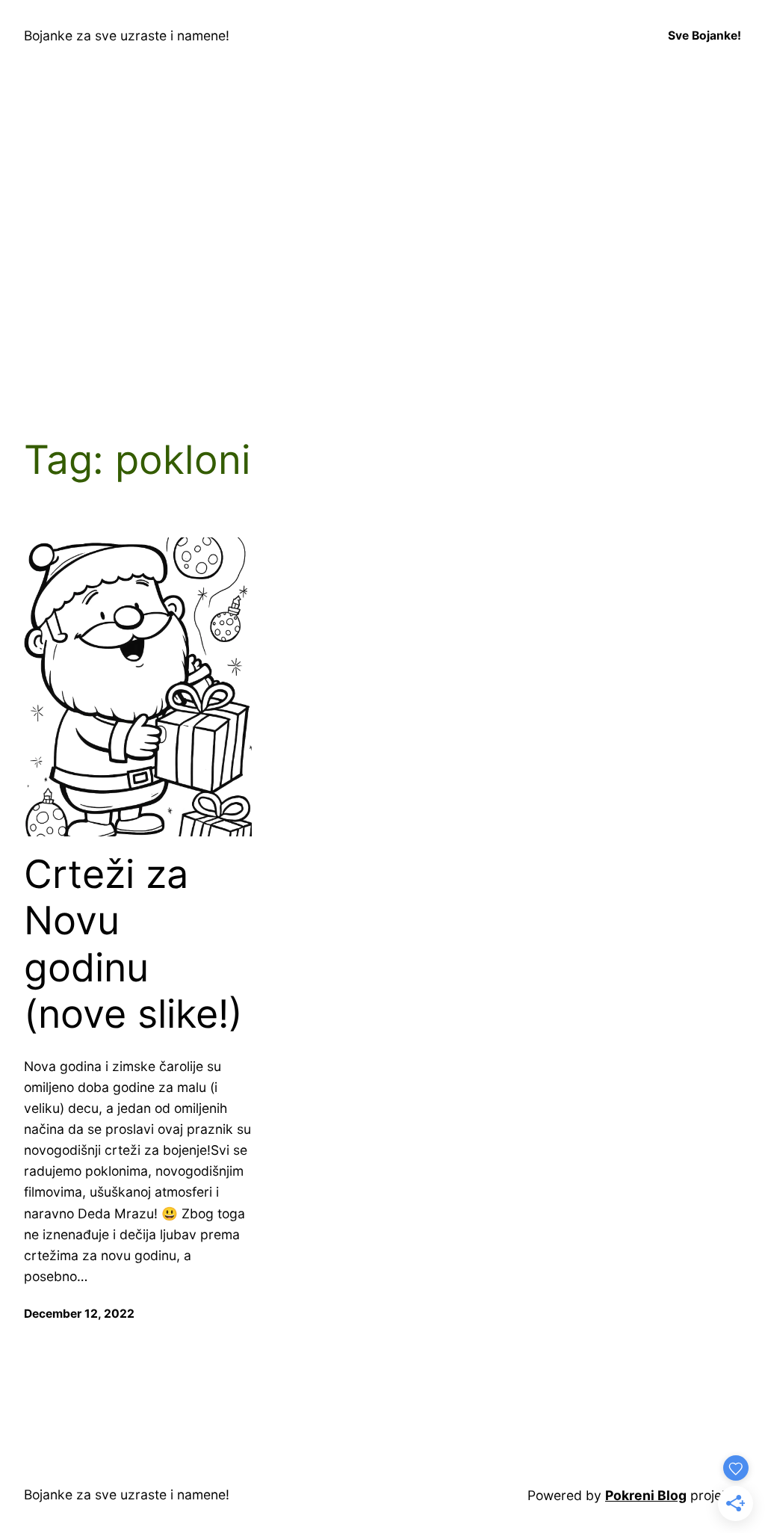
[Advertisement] (382, 251)
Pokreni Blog (646, 1495)
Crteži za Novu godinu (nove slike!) (133, 944)
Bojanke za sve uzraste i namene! (126, 35)
